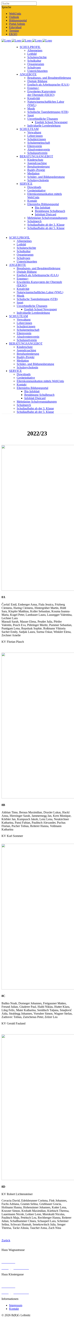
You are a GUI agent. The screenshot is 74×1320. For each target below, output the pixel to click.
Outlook (14, 17)
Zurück (6, 1240)
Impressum (15, 1305)
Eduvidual (15, 27)
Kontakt (14, 1308)
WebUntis (15, 13)
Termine (14, 30)
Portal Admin (17, 23)
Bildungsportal (18, 20)
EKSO (13, 34)
